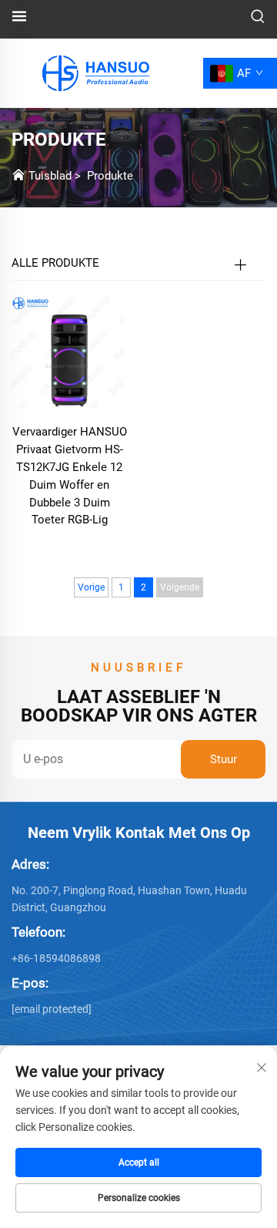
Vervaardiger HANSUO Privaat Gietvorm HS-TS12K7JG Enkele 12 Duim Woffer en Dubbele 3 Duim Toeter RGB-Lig (69, 476)
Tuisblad (50, 176)
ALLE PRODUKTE (55, 263)
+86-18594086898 (56, 958)
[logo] (93, 72)
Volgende (179, 587)
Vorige (91, 587)
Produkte (110, 176)
